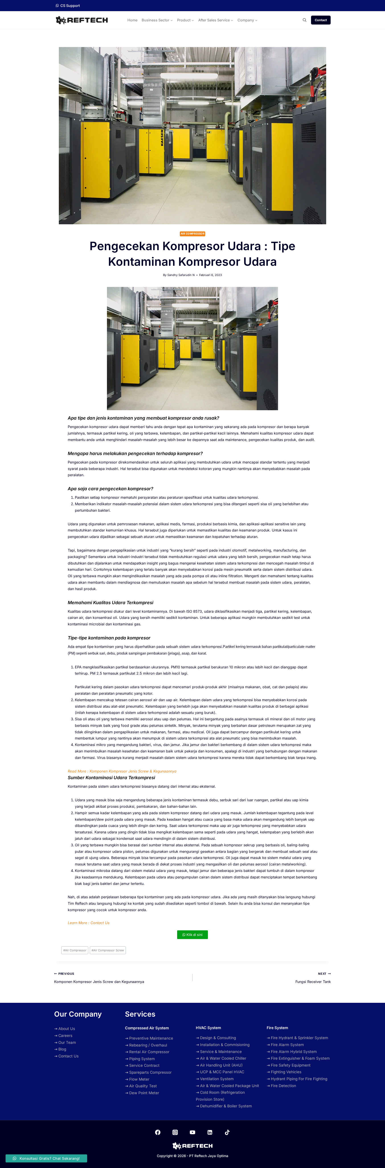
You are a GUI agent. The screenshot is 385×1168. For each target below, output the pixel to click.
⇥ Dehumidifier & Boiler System (224, 1106)
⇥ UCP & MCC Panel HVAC (220, 1072)
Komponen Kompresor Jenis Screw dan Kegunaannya (99, 978)
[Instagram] (175, 1132)
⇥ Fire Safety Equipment (289, 1065)
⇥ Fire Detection (281, 1086)
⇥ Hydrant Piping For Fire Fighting (297, 1079)
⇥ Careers (63, 1035)
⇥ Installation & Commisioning (223, 1044)
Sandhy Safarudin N (181, 275)
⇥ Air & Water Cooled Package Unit (227, 1086)
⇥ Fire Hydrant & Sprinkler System (297, 1038)
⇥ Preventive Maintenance (149, 1038)
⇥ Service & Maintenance (219, 1051)
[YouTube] (192, 1132)
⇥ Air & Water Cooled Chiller (221, 1058)
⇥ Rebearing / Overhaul (146, 1045)
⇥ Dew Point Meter (142, 1093)
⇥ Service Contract (142, 1065)
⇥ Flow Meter (137, 1079)
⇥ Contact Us (66, 1056)
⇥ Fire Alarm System (285, 1044)
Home (132, 20)
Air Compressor (193, 233)
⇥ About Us (64, 1028)
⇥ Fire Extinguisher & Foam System (298, 1058)
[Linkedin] (210, 1132)
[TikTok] (227, 1132)
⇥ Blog (60, 1049)
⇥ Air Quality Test (141, 1086)
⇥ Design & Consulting (216, 1038)
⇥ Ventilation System (215, 1079)
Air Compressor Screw (108, 950)
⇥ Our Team (65, 1042)
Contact (321, 20)
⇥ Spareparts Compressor (148, 1072)
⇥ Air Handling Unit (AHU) (219, 1065)
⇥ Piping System (140, 1059)
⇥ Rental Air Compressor (147, 1052)
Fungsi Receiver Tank (313, 978)
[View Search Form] (305, 20)
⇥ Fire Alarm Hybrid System (292, 1051)
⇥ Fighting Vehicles (284, 1072)
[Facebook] (157, 1132)
